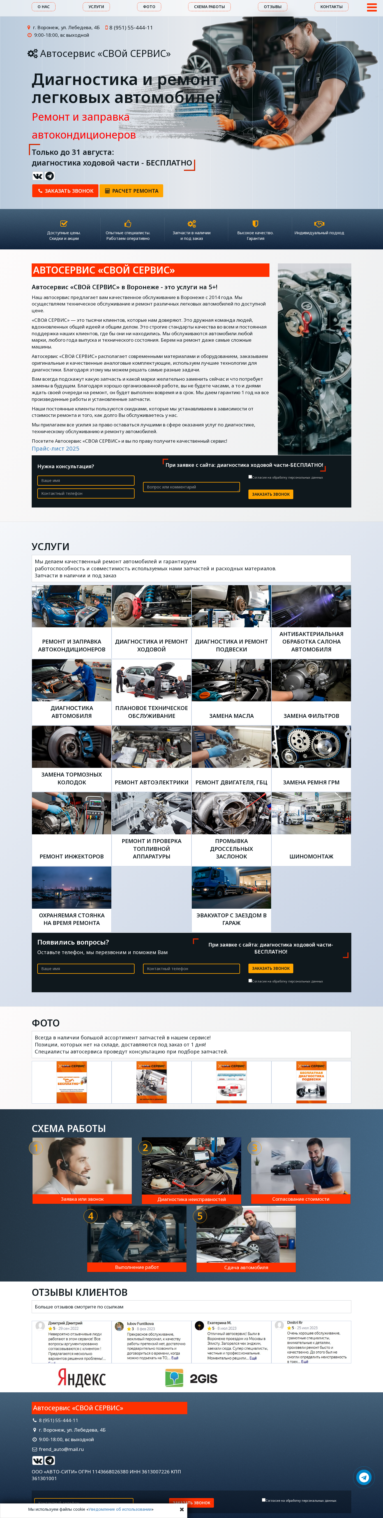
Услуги (96, 6)
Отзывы (273, 6)
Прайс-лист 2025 (55, 448)
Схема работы (209, 6)
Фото (149, 6)
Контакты (331, 6)
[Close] (182, 1509)
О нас (44, 6)
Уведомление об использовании (120, 1509)
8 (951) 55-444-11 (131, 27)
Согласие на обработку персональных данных (287, 477)
